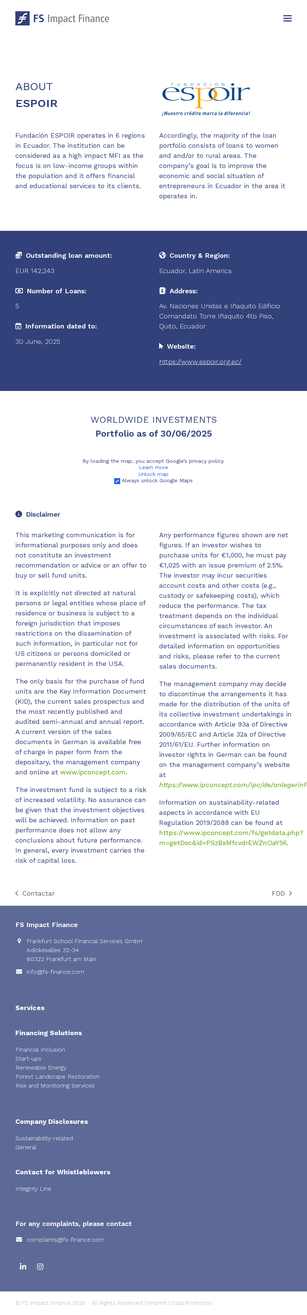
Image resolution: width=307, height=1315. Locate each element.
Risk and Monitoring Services (55, 1085)
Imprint (157, 1303)
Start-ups (28, 1058)
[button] (287, 18)
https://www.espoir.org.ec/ (200, 362)
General (25, 1147)
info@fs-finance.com (55, 971)
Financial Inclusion (40, 1049)
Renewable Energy (41, 1067)
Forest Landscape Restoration (57, 1076)
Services (30, 1008)
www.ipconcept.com (92, 772)
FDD (280, 893)
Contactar (35, 893)
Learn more (153, 467)
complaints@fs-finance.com (65, 1239)
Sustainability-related (44, 1138)
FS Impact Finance (46, 1303)
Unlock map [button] (153, 474)
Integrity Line (33, 1188)
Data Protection (192, 1303)
